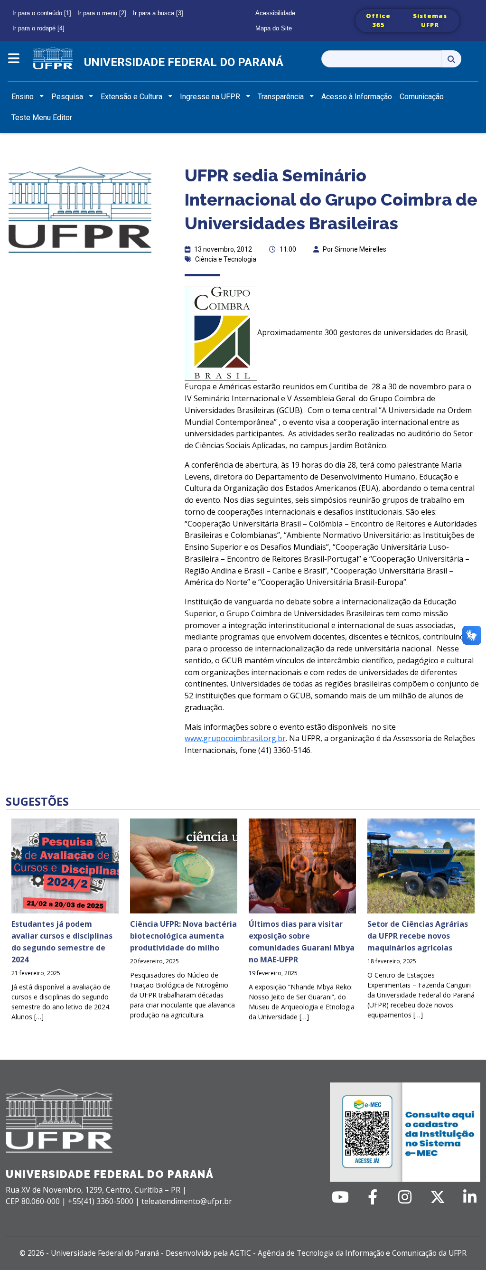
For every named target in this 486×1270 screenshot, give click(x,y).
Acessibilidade (275, 13)
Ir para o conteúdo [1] (41, 13)
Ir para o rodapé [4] (38, 28)
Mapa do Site (273, 28)
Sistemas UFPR (430, 20)
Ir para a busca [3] (158, 13)
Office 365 (378, 20)
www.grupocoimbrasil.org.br (235, 738)
